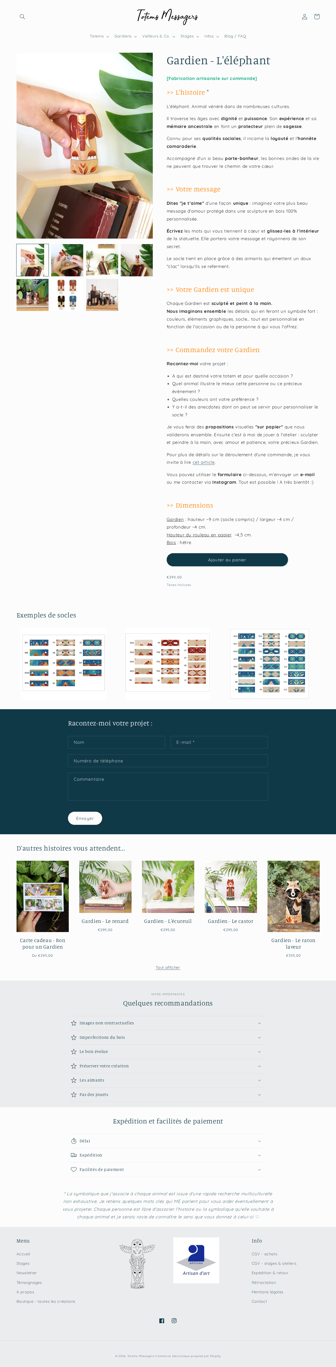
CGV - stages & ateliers (274, 1263)
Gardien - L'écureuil (168, 921)
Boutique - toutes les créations (46, 1301)
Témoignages (29, 1282)
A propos (25, 1291)
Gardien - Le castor (231, 921)
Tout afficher (168, 967)
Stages (23, 1263)
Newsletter (27, 1272)
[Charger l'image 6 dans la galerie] (67, 295)
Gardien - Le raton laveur (293, 943)
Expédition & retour (270, 1272)
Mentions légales (268, 1291)
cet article (204, 462)
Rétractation (264, 1282)
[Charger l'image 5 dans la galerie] (33, 295)
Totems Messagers (141, 1356)
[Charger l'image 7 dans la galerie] (102, 295)
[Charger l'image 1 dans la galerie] (33, 260)
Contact (259, 1301)
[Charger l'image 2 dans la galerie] (67, 260)
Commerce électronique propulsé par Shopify (188, 1356)
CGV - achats (264, 1253)
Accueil (23, 1253)
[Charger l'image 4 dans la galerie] (137, 260)
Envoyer (85, 818)
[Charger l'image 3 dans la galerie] (102, 260)
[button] (23, 16)
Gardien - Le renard (105, 921)
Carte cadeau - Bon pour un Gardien (42, 943)
